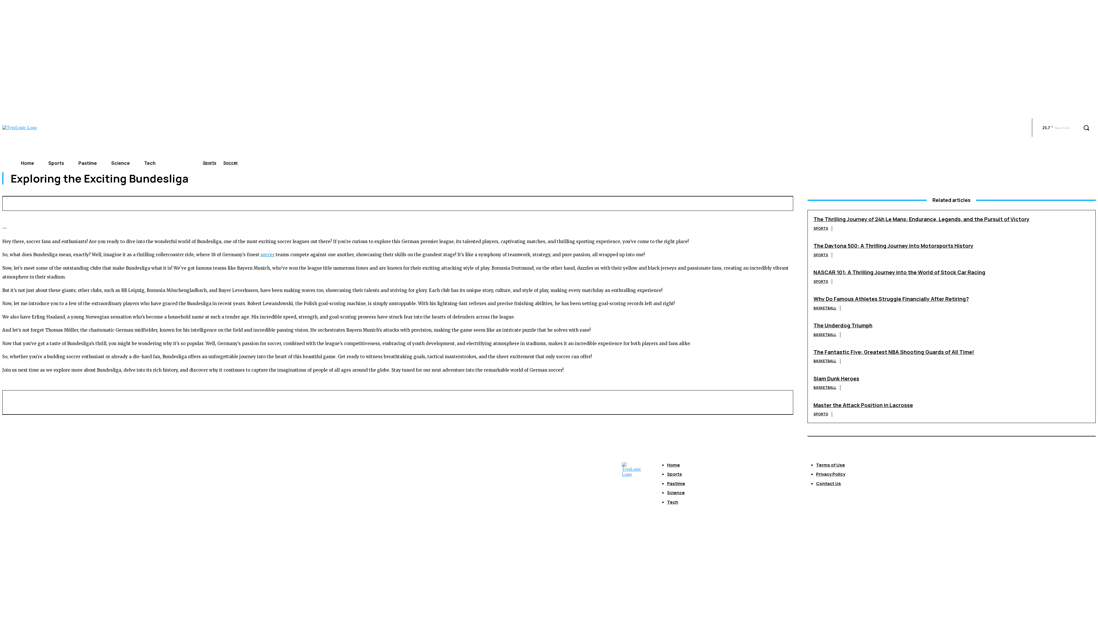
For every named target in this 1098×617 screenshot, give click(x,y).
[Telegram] (733, 202)
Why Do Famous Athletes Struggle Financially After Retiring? (891, 298)
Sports (209, 162)
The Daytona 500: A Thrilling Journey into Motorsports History (893, 245)
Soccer (230, 162)
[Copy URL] (755, 202)
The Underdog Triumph (842, 325)
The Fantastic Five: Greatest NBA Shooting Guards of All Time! (893, 351)
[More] (776, 203)
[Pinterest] (649, 202)
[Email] (691, 202)
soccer (267, 254)
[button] (1086, 128)
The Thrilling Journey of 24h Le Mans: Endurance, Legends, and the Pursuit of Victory (921, 219)
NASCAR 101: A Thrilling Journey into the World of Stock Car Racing (899, 272)
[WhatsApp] (670, 202)
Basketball (824, 308)
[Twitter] (628, 202)
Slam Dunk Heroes (836, 378)
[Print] (713, 202)
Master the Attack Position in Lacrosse (863, 405)
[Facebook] (607, 202)
